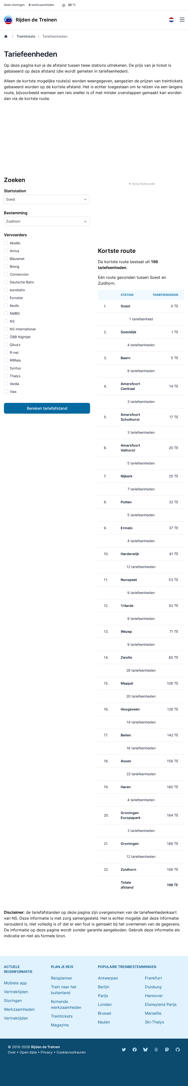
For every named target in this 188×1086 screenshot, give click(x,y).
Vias (12, 391)
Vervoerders (15, 234)
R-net (14, 352)
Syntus (15, 368)
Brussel (104, 1013)
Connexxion (19, 274)
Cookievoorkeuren (71, 1052)
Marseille (153, 1013)
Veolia (14, 384)
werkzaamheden (41, 5)
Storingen (13, 1000)
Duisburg (153, 986)
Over (12, 1052)
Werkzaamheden (19, 1009)
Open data (28, 1052)
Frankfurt (153, 978)
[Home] (7, 36)
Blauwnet (16, 259)
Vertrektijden (16, 991)
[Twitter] (123, 1049)
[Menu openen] (182, 19)
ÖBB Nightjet (20, 337)
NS (12, 321)
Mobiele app (15, 982)
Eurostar (16, 298)
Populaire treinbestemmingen (127, 967)
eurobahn (17, 290)
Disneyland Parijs (160, 1004)
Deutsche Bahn (21, 282)
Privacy (47, 1052)
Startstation (15, 190)
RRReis (15, 360)
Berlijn (103, 986)
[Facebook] (134, 1049)
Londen (105, 1004)
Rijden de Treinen (45, 1047)
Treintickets (26, 36)
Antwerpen (108, 978)
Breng (14, 266)
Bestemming (15, 212)
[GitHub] (177, 1049)
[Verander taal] (171, 19)
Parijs (103, 995)
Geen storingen (14, 5)
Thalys (14, 376)
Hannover (154, 995)
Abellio (14, 243)
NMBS (14, 313)
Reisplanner (61, 978)
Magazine (60, 1024)
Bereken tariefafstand (47, 408)
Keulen (104, 1022)
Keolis (14, 305)
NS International (22, 329)
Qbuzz (15, 345)
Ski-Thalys (154, 1022)
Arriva (14, 251)
